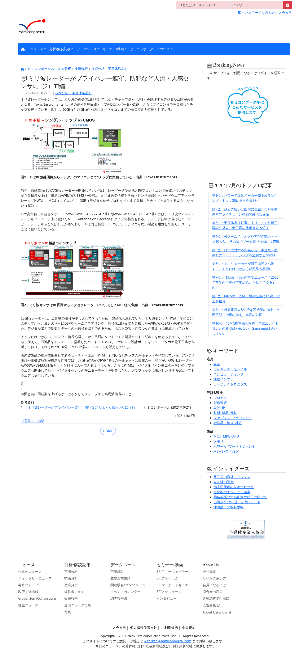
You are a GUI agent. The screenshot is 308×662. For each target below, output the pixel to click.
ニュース (36, 49)
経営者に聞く (74, 591)
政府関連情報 (28, 591)
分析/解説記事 (60, 49)
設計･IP (219, 407)
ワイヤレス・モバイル (230, 369)
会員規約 (188, 627)
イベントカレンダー (125, 591)
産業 (217, 364)
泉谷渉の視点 (224, 482)
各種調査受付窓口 (216, 598)
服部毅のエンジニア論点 (232, 492)
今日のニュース (30, 571)
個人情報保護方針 (143, 627)
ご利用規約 (169, 627)
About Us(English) (217, 612)
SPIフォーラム (167, 578)
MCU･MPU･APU (226, 436)
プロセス (220, 397)
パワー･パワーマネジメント (234, 446)
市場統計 (117, 571)
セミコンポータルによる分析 (49, 68)
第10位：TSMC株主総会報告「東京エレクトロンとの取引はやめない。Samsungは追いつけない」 (245, 328)
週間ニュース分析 (77, 605)
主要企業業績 (120, 578)
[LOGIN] (287, 5)
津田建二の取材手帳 (229, 507)
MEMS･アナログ (226, 451)
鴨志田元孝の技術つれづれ (234, 487)
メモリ (219, 441)
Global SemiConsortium (37, 598)
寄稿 (67, 612)
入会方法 (285, 12)
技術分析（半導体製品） (109, 68)
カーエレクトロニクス (230, 384)
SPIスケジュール (169, 591)
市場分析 (71, 571)
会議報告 (71, 598)
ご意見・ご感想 (32, 420)
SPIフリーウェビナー (172, 571)
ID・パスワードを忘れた (256, 12)
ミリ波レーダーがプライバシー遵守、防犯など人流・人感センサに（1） (82, 407)
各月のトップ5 (29, 585)
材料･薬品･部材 (225, 412)
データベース (86, 49)
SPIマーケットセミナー (174, 585)
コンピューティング (229, 374)
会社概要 (209, 571)
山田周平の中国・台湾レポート (237, 502)
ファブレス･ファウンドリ (233, 418)
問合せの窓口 (213, 591)
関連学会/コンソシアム (127, 585)
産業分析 (71, 585)
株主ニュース (28, 605)
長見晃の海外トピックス (232, 477)
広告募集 (210, 605)
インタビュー (167, 598)
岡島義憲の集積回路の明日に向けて (240, 497)
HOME (108, 431)
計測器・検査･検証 (228, 423)
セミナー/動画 (113, 49)
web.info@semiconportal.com (167, 641)
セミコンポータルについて (150, 49)
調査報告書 (118, 598)
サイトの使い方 (214, 578)
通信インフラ (224, 379)
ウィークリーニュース (35, 578)
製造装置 (220, 402)
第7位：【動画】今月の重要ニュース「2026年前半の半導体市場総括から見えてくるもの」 (245, 282)
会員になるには (214, 585)
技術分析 (81, 68)
